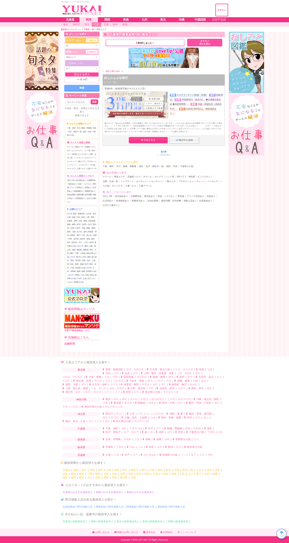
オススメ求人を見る (204, 42)
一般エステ (81, 161)
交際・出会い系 (110, 181)
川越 (152, 417)
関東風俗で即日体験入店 (109, 506)
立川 (106, 392)
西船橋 (197, 428)
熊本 (81, 477)
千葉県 (81, 428)
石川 (201, 470)
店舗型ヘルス (90, 147)
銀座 (203, 380)
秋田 (100, 470)
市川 (78, 128)
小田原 (74, 406)
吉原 (82, 217)
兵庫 (122, 473)
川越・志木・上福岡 (135, 417)
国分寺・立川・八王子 (80, 242)
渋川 (196, 439)
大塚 (106, 376)
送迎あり (88, 187)
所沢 (86, 264)
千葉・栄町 (71, 128)
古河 (201, 454)
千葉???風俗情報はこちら (76, 330)
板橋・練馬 (71, 224)
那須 (91, 275)
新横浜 (144, 399)
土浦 (84, 278)
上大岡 (171, 399)
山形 (108, 470)
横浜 (86, 246)
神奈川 (134, 470)
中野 (151, 388)
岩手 (83, 470)
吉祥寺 (181, 388)
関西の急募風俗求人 (179, 521)
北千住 (114, 384)
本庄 (91, 421)
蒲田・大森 (71, 232)
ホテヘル (70, 150)
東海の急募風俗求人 (153, 521)
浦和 (88, 257)
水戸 (89, 278)
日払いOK (70, 180)
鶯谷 (197, 373)
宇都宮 (76, 275)
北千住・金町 (82, 232)
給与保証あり (81, 180)
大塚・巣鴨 (82, 221)
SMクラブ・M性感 (186, 177)
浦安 (94, 128)
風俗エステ (79, 147)
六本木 (159, 380)
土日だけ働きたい (111, 205)
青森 (75, 470)
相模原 (85, 250)
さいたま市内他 (155, 413)
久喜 (99, 421)
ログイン (221, 10)
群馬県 (88, 268)
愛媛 (215, 473)
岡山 (157, 473)
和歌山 (148, 473)
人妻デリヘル (91, 169)
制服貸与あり (90, 191)
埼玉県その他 (80, 268)
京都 (114, 473)
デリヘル (70, 147)
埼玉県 (72, 257)
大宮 (84, 257)
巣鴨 (115, 376)
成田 (84, 132)
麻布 (149, 380)
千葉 (152, 470)
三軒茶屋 (118, 380)
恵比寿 (98, 380)
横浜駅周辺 (158, 399)
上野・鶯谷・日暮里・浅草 (159, 373)
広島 (182, 473)
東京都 (69, 214)
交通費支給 (91, 180)
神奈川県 (80, 246)
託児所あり (108, 201)
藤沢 (216, 402)
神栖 (210, 454)
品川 (219, 376)
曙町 (124, 399)
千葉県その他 (186, 166)
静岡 (97, 473)
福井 (209, 470)
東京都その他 (152, 392)
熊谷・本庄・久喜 (75, 421)
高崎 (83, 271)
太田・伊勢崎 (113, 439)
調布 (209, 388)
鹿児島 (123, 477)
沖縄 (133, 477)
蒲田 (83, 384)
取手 (193, 454)
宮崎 (114, 477)
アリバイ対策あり (76, 187)
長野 (217, 470)
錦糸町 (194, 384)
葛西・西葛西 (116, 388)
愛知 (73, 473)
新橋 (195, 380)
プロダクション (186, 181)
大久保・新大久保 (160, 369)
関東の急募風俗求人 (102, 521)
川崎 (105, 402)
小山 (82, 275)
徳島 (65, 477)
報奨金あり (72, 184)
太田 (136, 439)
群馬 (160, 470)
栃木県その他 (194, 447)
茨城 (176, 470)
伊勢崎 (127, 439)
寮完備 (181, 196)
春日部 (114, 417)
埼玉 (143, 470)
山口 (190, 473)
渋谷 (78, 217)
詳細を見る (149, 140)
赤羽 (78, 224)
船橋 (187, 428)
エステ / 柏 (110, 82)
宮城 (92, 470)
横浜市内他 (184, 399)
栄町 (123, 428)
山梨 (65, 473)
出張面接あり (80, 198)
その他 (92, 165)
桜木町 (134, 399)
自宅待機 (88, 195)
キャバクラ (71, 169)
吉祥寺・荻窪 (85, 239)
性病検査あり (78, 191)
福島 (116, 470)
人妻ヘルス (81, 169)
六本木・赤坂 (80, 228)
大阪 (106, 473)
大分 (89, 477)
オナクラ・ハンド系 (82, 150)
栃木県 (70, 275)
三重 (89, 473)
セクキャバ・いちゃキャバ (149, 181)
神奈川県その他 (93, 406)
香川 (198, 473)
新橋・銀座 (90, 228)
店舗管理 (69, 343)
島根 (174, 473)
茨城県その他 (78, 282)
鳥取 (165, 473)
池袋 (73, 217)
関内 (116, 399)
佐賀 (97, 477)
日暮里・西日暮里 (73, 376)
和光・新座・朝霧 (76, 264)
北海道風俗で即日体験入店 (78, 506)
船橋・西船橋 (86, 128)
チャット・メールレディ (79, 165)
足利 (87, 275)
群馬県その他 (91, 271)
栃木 (168, 470)
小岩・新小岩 (98, 388)
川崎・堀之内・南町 (207, 399)
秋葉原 (146, 384)
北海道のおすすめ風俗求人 (78, 492)
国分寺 (97, 392)
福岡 (73, 477)
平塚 (65, 406)
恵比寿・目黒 (83, 380)
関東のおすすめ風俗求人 (109, 492)
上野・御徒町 (184, 373)
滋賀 (130, 473)
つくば (184, 454)
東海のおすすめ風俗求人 (140, 492)
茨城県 (79, 278)
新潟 (184, 470)
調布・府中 (197, 388)
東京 (163, 384)
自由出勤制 (71, 195)
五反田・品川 (86, 224)
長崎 (106, 477)
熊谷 (107, 421)
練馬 (170, 376)
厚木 (180, 402)
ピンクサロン (83, 154)
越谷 (105, 417)
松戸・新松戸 (73, 132)
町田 (91, 242)
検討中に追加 (185, 140)
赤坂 (168, 380)
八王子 (116, 392)
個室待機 (80, 195)
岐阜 (81, 473)
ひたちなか (150, 454)
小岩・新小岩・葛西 (89, 235)
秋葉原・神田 (131, 384)
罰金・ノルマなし (84, 184)
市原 (89, 132)
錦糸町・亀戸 (75, 235)
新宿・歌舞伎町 (79, 214)
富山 (193, 470)
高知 (206, 473)
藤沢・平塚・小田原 (77, 253)
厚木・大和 (168, 403)
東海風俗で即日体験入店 (171, 506)
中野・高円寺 (73, 239)
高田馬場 (91, 221)
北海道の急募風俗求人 (75, 521)
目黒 (107, 380)
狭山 (206, 417)
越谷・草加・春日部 (200, 413)
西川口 (78, 257)
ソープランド (78, 158)
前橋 (78, 271)
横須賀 (79, 250)
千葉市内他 (135, 428)
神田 (155, 384)
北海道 (66, 470)
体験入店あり (190, 201)
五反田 (66, 380)
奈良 (138, 473)
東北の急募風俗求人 (128, 521)
